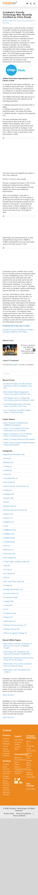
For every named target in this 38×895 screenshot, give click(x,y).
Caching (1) (8, 466)
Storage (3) (8, 585)
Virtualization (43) (10, 613)
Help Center (18, 740)
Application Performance (9, 20)
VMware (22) (8, 617)
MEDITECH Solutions (6, 793)
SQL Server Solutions (7, 773)
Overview (6, 764)
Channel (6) (8, 470)
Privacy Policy (9, 813)
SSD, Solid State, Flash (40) (14, 581)
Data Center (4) (9, 482)
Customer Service (18, 743)
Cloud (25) (7, 474)
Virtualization (29, 20)
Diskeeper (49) (9, 494)
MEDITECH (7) (9, 550)
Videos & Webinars (29, 773)
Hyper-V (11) (8, 518)
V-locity (23, 20)
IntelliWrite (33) (9, 534)
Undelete (6, 741)
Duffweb (22, 816)
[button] (4, 350)
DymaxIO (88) (8, 498)
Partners (29, 760)
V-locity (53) (8, 605)
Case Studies (29, 769)
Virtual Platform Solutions (6, 783)
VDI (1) (6, 609)
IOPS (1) (7, 546)
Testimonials (30, 777)
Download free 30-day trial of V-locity (16, 326)
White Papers (16, 763)
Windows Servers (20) (11, 629)
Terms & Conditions (23, 813)
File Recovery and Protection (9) (15, 510)
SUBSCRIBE (30, 789)
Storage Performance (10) (13, 589)
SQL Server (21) (9, 573)
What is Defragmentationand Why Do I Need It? (19, 770)
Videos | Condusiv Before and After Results (19, 439)
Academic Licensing (6, 755)
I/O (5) (6, 526)
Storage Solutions (6, 777)
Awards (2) (7, 458)
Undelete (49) (8, 601)
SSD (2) (6, 577)
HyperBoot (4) (9, 522)
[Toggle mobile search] (31, 3)
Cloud (18, 20)
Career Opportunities (30, 750)
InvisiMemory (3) (9, 538)
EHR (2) (6, 502)
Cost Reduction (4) (10, 478)
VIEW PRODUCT (8, 695)
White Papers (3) (9, 621)
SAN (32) (7, 566)
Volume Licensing (6, 750)
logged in (15, 365)
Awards (29, 753)
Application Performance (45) (14, 454)
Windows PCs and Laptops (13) (15, 625)
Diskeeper (6, 744)
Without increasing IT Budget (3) (15, 633)
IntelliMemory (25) (10, 530)
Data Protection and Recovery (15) (16, 486)
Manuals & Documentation (19, 759)
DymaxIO (6, 739)
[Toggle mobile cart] (27, 3)
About (28, 741)
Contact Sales (17, 748)
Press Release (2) (10, 558)
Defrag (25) (8, 490)
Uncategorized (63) (10, 597)
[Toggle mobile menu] (34, 3)
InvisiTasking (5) (9, 542)
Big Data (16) (8, 462)
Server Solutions (6, 768)
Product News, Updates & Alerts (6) (16, 562)
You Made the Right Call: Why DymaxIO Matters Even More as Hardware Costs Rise (18, 386)
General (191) (8, 514)
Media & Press (29, 757)
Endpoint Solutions (6, 789)
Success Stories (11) (11, 593)
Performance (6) (9, 554)
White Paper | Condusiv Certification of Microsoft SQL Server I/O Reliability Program (18, 646)
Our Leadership (30, 745)
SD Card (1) (8, 569)
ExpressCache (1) (10, 506)
